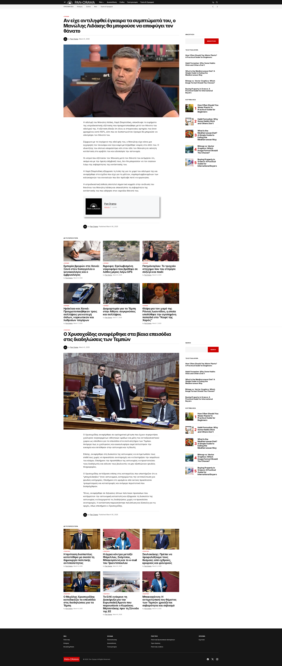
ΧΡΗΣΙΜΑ (202, 636)
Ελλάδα (66, 16)
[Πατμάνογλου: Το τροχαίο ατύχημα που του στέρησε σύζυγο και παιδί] (160, 251)
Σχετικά (202, 640)
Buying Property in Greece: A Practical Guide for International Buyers (199, 91)
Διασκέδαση (111, 643)
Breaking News (68, 647)
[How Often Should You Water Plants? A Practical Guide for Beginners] (189, 108)
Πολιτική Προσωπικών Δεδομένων (163, 640)
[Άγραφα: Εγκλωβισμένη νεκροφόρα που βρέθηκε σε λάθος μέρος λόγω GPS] (121, 251)
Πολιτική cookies (157, 647)
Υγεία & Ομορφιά (107, 6)
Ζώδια (88, 6)
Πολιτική (67, 330)
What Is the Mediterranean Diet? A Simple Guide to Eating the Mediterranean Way (200, 73)
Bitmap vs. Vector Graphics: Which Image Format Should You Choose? (200, 82)
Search (188, 343)
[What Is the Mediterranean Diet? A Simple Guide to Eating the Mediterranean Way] (189, 134)
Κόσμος (80, 6)
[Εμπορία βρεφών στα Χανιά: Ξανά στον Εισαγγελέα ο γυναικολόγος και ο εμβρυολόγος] (81, 251)
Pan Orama (110, 203)
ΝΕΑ (64, 636)
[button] (64, 2)
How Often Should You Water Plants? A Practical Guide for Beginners (201, 56)
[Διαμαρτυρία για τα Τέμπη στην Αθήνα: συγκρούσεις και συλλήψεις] (121, 293)
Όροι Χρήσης (155, 643)
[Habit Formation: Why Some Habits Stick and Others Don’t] (189, 121)
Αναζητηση (189, 34)
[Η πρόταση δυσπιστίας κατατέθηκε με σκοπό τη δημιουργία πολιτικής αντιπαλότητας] (81, 539)
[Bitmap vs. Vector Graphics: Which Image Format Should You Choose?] (189, 149)
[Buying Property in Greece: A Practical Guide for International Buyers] (189, 162)
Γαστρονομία (112, 647)
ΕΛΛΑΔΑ (110, 636)
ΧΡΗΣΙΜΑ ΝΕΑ (68, 6)
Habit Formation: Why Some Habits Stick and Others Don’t (200, 64)
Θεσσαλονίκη (112, 640)
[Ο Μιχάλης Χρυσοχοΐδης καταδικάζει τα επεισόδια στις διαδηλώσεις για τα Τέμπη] (81, 581)
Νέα (95, 6)
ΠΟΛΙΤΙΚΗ (154, 636)
